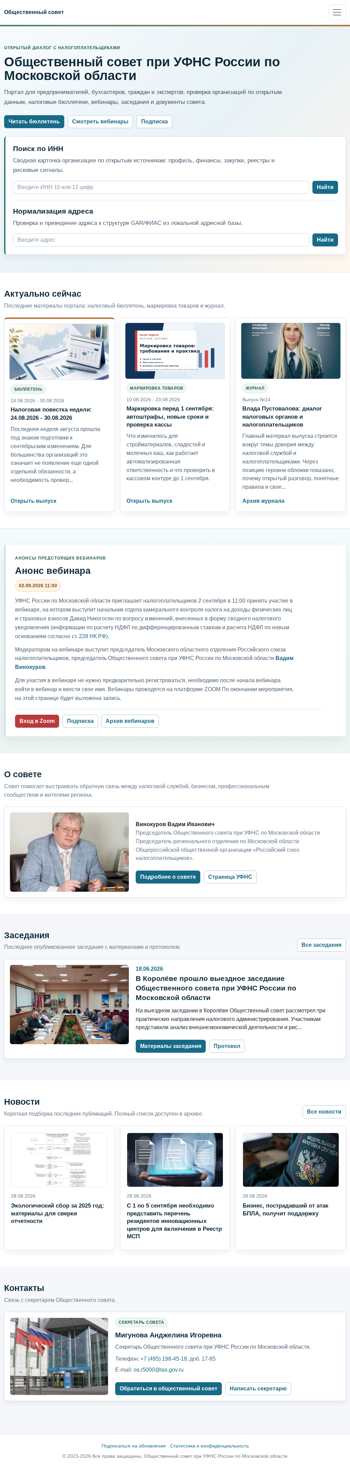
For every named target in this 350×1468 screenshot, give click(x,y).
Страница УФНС (230, 877)
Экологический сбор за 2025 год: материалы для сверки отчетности (57, 1213)
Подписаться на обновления (134, 1446)
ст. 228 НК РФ (89, 636)
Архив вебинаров (130, 721)
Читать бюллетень (34, 121)
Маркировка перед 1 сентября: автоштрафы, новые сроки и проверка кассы (170, 416)
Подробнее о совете (168, 877)
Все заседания (321, 945)
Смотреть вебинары (100, 121)
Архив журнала (263, 501)
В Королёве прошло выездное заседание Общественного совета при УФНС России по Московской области (216, 988)
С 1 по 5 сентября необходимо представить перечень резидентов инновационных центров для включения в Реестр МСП (174, 1221)
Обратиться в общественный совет (168, 1388)
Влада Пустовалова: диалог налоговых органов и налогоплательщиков (282, 416)
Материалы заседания (170, 1046)
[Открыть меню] (337, 12)
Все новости (324, 1112)
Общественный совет (34, 12)
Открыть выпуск (33, 501)
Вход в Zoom (37, 721)
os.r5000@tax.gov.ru (159, 1370)
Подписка (154, 121)
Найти (325, 187)
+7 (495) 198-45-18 (163, 1359)
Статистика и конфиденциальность (209, 1446)
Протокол (227, 1046)
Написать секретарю (258, 1388)
